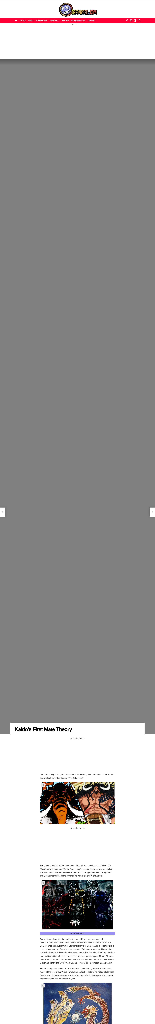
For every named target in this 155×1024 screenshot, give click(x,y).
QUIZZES (91, 20)
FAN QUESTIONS (78, 20)
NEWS (30, 20)
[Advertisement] (77, 42)
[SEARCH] (139, 20)
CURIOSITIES (41, 20)
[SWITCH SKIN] (135, 20)
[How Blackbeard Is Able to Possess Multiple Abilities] (152, 512)
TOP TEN (65, 20)
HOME (23, 20)
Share (43, 785)
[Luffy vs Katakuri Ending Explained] (2, 512)
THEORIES (54, 20)
